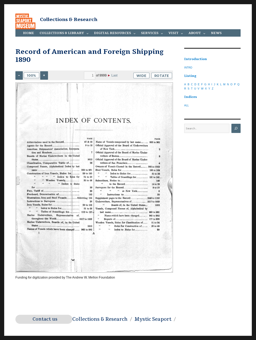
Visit (173, 33)
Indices (190, 97)
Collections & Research (68, 19)
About (194, 33)
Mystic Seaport (152, 319)
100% (31, 75)
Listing (190, 76)
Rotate (161, 76)
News (216, 33)
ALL (186, 105)
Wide (141, 76)
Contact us (45, 319)
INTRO (188, 67)
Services (149, 33)
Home (28, 33)
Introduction (195, 59)
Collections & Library (62, 33)
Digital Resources (112, 33)
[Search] (236, 128)
